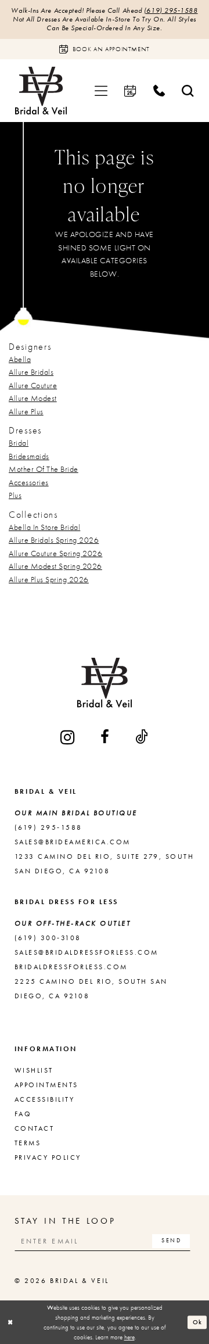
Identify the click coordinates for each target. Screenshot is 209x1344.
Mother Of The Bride (43, 469)
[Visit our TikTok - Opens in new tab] (142, 737)
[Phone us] (159, 90)
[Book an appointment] (130, 90)
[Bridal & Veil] (41, 90)
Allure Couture (33, 385)
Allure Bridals (31, 372)
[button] (101, 90)
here (129, 1337)
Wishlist (34, 1070)
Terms (28, 1143)
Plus (15, 495)
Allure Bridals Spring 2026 (54, 540)
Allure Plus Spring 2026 (49, 579)
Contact (34, 1128)
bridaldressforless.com (71, 967)
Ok (198, 1322)
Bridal (18, 443)
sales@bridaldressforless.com (86, 952)
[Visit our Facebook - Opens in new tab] (105, 737)
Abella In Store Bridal (44, 527)
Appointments (46, 1085)
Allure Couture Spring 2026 (55, 553)
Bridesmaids (29, 456)
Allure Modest (33, 398)
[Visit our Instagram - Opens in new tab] (68, 737)
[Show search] (188, 90)
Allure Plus (26, 411)
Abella (20, 359)
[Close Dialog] (10, 1322)
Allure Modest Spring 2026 (55, 566)
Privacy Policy (48, 1157)
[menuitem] (101, 90)
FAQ (23, 1114)
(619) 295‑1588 (171, 10)
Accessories (29, 482)
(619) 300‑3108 (48, 938)
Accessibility (44, 1099)
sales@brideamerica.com (73, 842)
